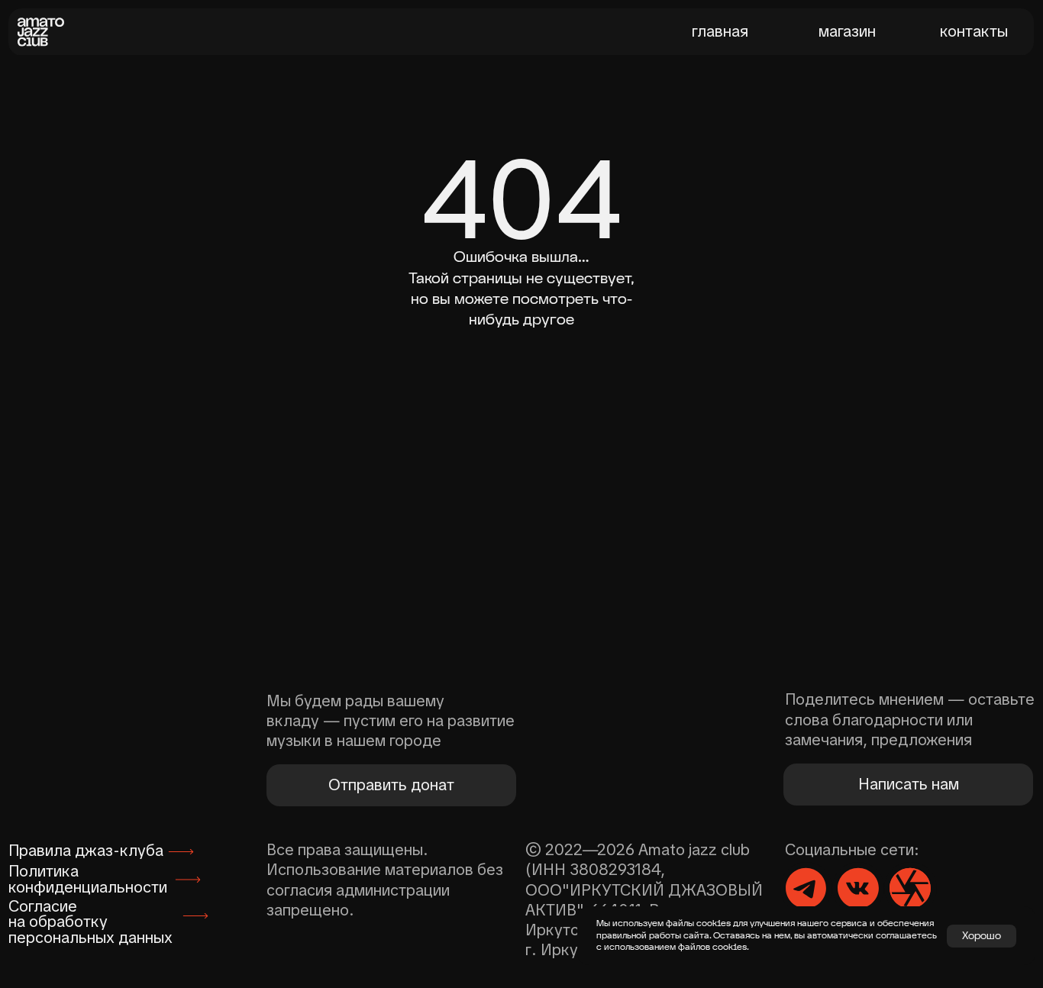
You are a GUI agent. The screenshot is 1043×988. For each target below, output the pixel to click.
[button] (908, 785)
